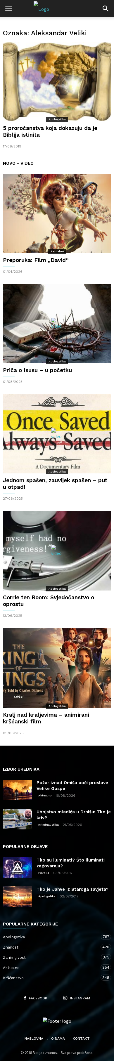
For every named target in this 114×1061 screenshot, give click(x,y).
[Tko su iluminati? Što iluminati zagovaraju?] (17, 867)
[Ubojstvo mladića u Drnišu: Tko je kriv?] (17, 819)
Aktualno (57, 251)
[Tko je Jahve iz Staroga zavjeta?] (17, 896)
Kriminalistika (48, 824)
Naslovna (34, 1038)
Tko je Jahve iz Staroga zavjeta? (72, 889)
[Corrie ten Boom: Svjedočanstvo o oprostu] (57, 550)
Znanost (51, 947)
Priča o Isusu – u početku (37, 370)
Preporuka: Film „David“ (36, 260)
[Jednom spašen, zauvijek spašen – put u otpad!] (57, 433)
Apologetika (57, 119)
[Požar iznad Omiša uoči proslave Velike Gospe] (17, 790)
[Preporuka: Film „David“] (57, 213)
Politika (43, 872)
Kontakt (81, 1038)
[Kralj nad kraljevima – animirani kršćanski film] (57, 668)
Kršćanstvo (51, 977)
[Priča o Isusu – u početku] (57, 323)
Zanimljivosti (51, 957)
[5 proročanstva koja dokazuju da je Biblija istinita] (57, 81)
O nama (58, 1038)
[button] (105, 8)
